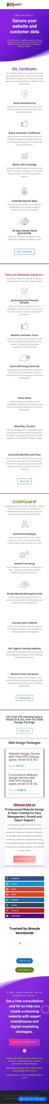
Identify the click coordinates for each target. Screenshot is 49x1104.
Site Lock (24, 481)
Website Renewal (30, 1064)
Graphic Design (30, 1058)
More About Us (25, 1096)
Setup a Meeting (24, 1042)
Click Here (24, 730)
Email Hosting (18, 1071)
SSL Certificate (24, 251)
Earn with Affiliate (29, 1075)
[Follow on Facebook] (24, 1051)
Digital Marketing (25, 1061)
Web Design (18, 1058)
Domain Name (24, 1068)
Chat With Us (25, 969)
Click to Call (25, 960)
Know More (24, 859)
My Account (15, 1075)
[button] (32, 1099)
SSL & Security (31, 1071)
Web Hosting (36, 1068)
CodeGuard (24, 697)
